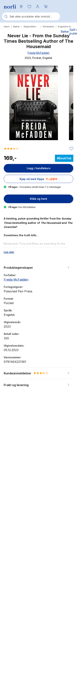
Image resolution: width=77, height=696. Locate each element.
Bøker (16, 26)
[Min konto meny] (37, 6)
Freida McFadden (39, 52)
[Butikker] (21, 6)
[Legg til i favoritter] (70, 149)
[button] (29, 6)
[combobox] (31, 16)
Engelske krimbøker (65, 26)
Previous (11, 117)
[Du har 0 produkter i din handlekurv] (46, 6)
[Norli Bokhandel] (10, 6)
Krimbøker (48, 26)
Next (65, 117)
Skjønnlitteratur (31, 26)
